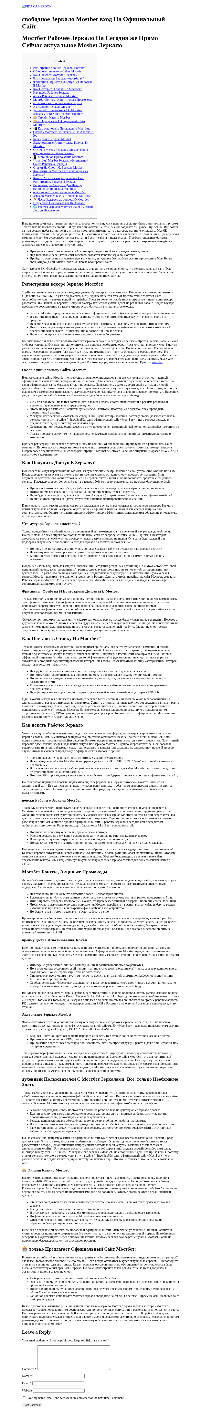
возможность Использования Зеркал (57, 103)
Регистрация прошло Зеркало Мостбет (59, 67)
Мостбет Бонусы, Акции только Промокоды (62, 99)
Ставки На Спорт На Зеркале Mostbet (58, 167)
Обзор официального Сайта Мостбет (58, 71)
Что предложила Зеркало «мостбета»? (58, 78)
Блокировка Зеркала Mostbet (52, 139)
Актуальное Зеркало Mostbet (52, 106)
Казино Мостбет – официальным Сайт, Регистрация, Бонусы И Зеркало (59, 179)
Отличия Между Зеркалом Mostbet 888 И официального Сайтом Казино (60, 151)
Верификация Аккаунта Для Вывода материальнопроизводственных (57, 187)
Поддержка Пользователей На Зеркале (59, 203)
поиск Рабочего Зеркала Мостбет (55, 96)
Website (27, 1390)
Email (27, 1383)
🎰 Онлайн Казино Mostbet (51, 117)
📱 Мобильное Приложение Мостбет (58, 157)
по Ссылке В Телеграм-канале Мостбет (59, 192)
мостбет (157, 362)
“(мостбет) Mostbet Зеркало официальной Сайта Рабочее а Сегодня (60, 162)
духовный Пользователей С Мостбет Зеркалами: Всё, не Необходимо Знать (58, 112)
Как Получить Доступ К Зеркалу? (56, 75)
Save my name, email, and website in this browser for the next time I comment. (75, 1398)
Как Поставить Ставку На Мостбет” (57, 89)
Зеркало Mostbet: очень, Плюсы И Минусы (61, 195)
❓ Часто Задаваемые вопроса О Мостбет (61, 199)
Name (27, 1376)
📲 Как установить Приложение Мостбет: (61, 128)
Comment (29, 1369)
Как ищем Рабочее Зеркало (51, 92)
